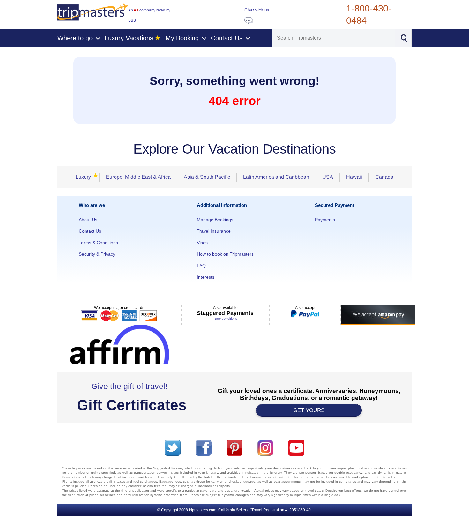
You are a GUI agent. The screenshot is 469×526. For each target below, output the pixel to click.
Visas (202, 242)
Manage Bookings (215, 219)
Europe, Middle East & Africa (138, 177)
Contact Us (90, 231)
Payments (325, 219)
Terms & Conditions (98, 242)
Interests (205, 277)
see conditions (226, 318)
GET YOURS (308, 410)
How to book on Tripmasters (225, 254)
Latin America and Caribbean (276, 177)
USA (327, 177)
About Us (88, 219)
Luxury (85, 177)
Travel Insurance (214, 231)
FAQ (201, 265)
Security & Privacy (97, 254)
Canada (384, 177)
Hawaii (354, 177)
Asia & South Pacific (207, 177)
